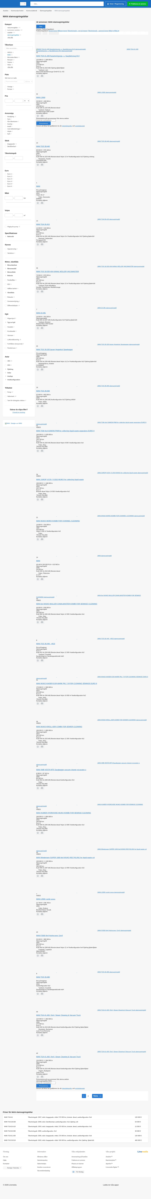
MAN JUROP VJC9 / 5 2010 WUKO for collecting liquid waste (60, 480)
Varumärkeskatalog (43, 1170)
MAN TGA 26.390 (10, 1131)
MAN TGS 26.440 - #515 (45, 644)
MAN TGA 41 (8, 1117)
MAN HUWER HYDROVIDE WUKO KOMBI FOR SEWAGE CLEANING (63, 813)
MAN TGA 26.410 (43, 224)
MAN (38, 186)
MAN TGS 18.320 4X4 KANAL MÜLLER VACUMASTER (57, 272)
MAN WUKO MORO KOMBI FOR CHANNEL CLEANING (58, 521)
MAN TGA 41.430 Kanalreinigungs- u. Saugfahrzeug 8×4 (57, 56)
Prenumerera (43, 123)
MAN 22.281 (41, 313)
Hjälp (4, 1160)
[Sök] (32, 4)
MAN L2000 (40, 98)
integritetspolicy (67, 126)
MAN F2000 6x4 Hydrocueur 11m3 (49, 936)
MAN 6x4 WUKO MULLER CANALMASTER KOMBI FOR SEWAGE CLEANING (66, 604)
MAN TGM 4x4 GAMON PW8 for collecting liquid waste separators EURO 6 (65, 431)
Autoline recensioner (44, 1167)
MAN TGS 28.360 (43, 391)
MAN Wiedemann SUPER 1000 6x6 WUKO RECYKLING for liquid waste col (65, 858)
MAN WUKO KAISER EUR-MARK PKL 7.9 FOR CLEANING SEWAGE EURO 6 (66, 684)
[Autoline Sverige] (10, 4)
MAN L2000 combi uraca (45, 899)
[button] (38, 76)
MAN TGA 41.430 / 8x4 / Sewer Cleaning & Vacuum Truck (58, 1015)
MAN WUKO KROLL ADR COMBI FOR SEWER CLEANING (59, 727)
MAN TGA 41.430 (10, 1135)
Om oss (5, 1156)
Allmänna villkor (42, 1156)
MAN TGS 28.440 (43, 146)
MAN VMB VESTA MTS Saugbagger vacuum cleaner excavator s (61, 770)
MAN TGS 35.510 (10, 1140)
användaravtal (80, 126)
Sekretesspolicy (42, 1160)
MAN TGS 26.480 (43, 977)
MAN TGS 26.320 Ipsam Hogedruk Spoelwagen (54, 350)
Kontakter (6, 1163)
